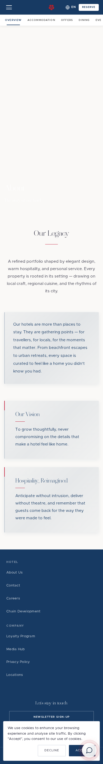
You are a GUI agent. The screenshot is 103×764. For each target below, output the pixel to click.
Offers (67, 20)
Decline (51, 750)
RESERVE (88, 7)
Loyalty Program (20, 636)
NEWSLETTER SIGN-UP (52, 717)
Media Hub (15, 649)
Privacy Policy (18, 662)
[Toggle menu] (9, 7)
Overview (13, 20)
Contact (13, 585)
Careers (13, 598)
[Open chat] (89, 750)
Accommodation (41, 20)
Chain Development (23, 611)
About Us (14, 572)
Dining (84, 20)
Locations (14, 675)
